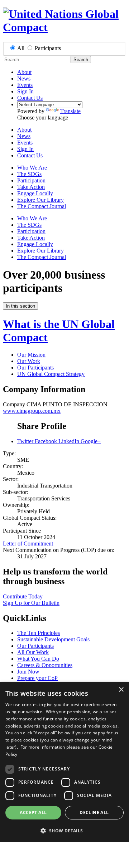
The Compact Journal (41, 206)
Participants (48, 48)
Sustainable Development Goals (53, 639)
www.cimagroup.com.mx (32, 411)
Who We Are (32, 168)
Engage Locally (35, 193)
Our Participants (35, 367)
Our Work (28, 361)
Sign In (25, 91)
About (24, 72)
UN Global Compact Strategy (51, 374)
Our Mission (31, 355)
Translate (70, 111)
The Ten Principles (38, 633)
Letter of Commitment (28, 543)
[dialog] (64, 762)
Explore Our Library (40, 200)
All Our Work (33, 652)
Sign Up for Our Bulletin (31, 603)
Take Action (31, 187)
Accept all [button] (33, 812)
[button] (64, 830)
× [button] (121, 689)
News (23, 78)
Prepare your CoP (37, 678)
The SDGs (29, 174)
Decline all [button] (94, 812)
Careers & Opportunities (44, 665)
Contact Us (30, 98)
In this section (20, 306)
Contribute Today (23, 596)
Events (25, 85)
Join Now (28, 672)
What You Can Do (38, 659)
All (20, 48)
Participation (31, 180)
